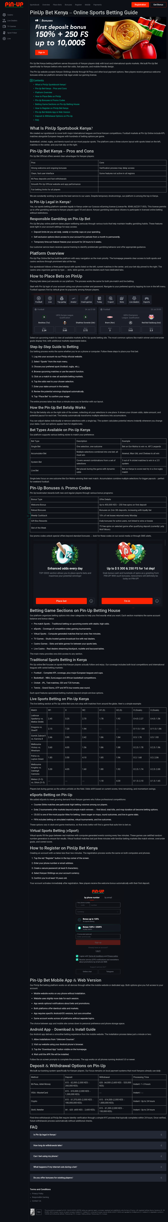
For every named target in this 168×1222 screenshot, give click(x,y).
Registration (140, 4)
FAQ (37, 120)
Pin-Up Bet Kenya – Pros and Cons (51, 88)
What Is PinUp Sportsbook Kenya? (50, 84)
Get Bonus (158, 4)
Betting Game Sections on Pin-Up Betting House (57, 104)
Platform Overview (43, 92)
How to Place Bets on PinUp (48, 96)
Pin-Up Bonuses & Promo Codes (50, 100)
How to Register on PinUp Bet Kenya (51, 108)
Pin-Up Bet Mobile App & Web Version (52, 112)
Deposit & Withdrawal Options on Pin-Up (54, 116)
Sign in (41, 52)
